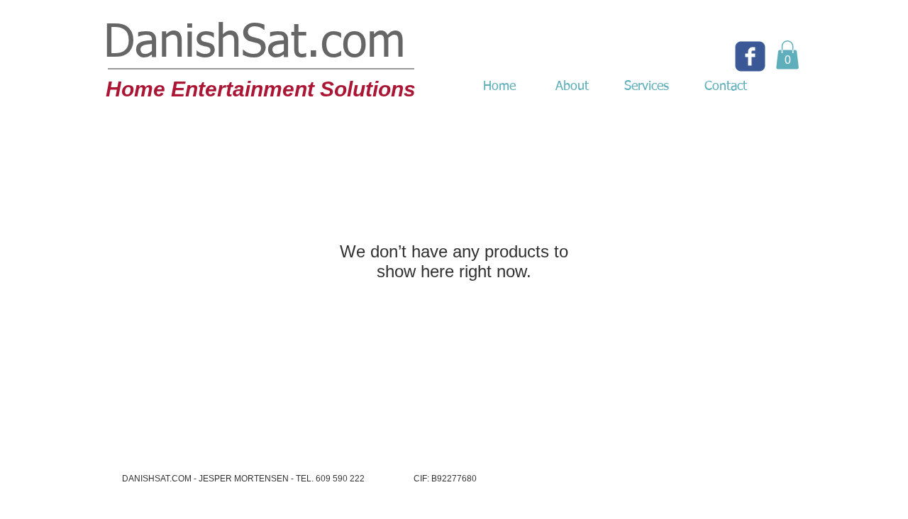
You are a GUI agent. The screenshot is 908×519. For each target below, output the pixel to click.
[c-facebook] (750, 56)
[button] (787, 54)
